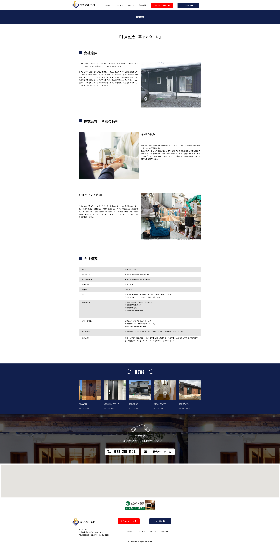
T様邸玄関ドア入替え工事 (111, 403)
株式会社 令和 (87, 5)
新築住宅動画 (83, 403)
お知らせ (131, 5)
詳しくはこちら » (84, 408)
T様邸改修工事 (133, 403)
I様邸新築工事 (183, 403)
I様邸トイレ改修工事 (160, 403)
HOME (107, 5)
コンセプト (119, 5)
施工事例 (142, 5)
